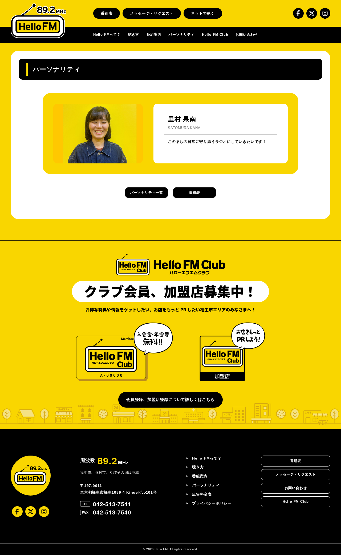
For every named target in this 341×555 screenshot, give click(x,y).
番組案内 (154, 35)
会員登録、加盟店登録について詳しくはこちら (170, 399)
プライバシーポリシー (212, 503)
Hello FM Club (215, 35)
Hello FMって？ (107, 35)
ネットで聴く (203, 13)
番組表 (106, 13)
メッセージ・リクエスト (151, 13)
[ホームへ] (38, 20)
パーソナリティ (181, 35)
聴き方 (133, 35)
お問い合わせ (247, 35)
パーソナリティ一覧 (146, 193)
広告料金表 (202, 494)
